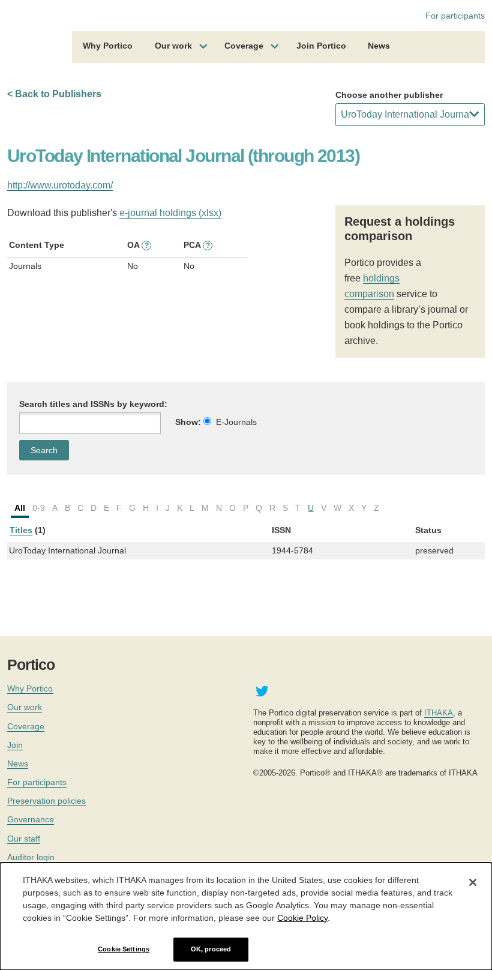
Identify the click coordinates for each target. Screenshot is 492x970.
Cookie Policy (302, 918)
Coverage (243, 45)
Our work (173, 45)
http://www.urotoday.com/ (60, 185)
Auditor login (31, 857)
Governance (30, 819)
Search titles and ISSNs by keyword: (93, 404)
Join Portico (321, 45)
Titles (21, 530)
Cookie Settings (123, 949)
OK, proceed (211, 949)
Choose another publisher (389, 95)
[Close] (473, 882)
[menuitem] (107, 47)
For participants (455, 15)
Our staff (23, 838)
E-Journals (236, 422)
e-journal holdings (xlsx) (170, 213)
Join (15, 745)
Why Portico (108, 45)
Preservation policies (46, 801)
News (379, 45)
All (19, 508)
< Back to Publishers (54, 94)
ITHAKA (438, 712)
